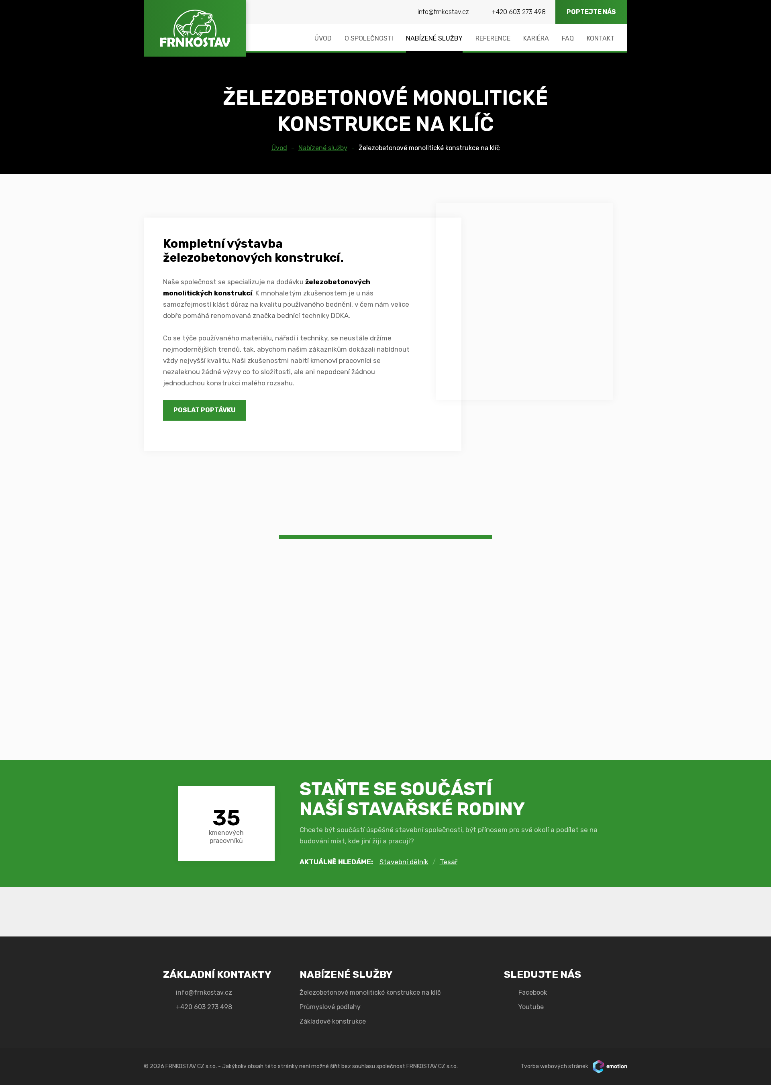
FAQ (568, 38)
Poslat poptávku (204, 410)
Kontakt (600, 38)
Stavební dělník (403, 862)
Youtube (531, 1007)
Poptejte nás (591, 12)
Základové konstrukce (333, 1021)
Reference (492, 38)
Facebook (532, 992)
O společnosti (369, 38)
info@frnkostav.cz (443, 12)
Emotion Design (610, 1066)
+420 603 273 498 (519, 12)
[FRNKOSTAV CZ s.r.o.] (195, 28)
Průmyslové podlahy (330, 1007)
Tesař (448, 862)
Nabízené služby (434, 38)
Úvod (323, 38)
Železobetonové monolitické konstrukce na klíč (429, 148)
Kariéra (536, 38)
